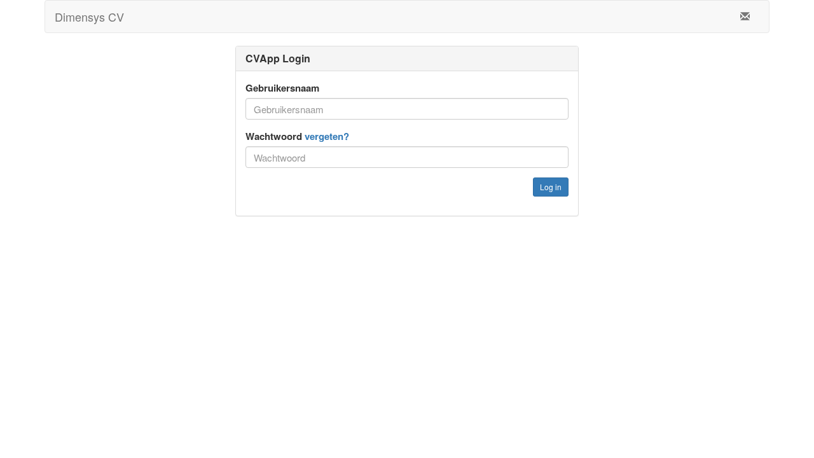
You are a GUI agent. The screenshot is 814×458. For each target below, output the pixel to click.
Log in (551, 186)
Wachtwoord (297, 136)
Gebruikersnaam (282, 88)
